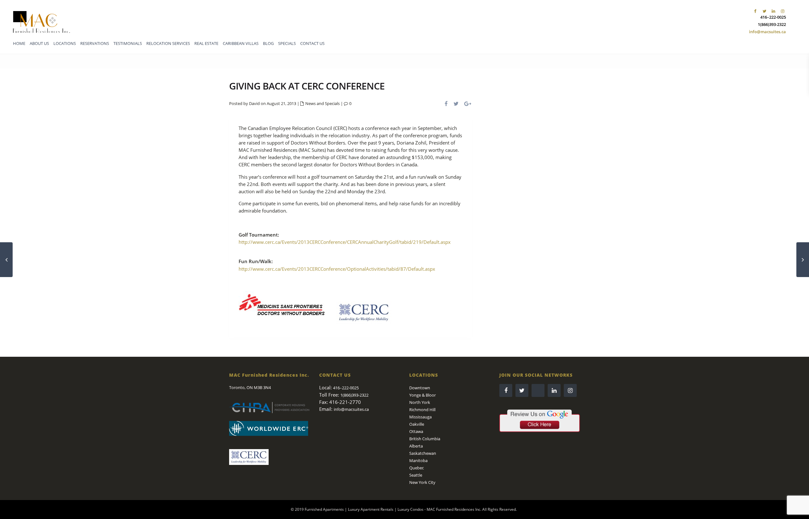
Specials (287, 43)
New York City (422, 482)
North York (419, 402)
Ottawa (416, 431)
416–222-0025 (773, 17)
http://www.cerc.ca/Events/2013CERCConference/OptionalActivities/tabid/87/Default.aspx (337, 269)
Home (19, 43)
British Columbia (424, 439)
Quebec (416, 468)
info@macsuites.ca (767, 31)
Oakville (416, 424)
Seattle (415, 475)
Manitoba (418, 460)
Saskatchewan (422, 453)
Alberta (416, 446)
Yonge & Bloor (422, 395)
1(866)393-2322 (772, 24)
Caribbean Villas (241, 43)
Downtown (419, 388)
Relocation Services (168, 43)
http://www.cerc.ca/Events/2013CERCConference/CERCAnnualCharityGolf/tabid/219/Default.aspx (345, 242)
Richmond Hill (422, 409)
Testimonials (127, 43)
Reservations (94, 43)
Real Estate (206, 43)
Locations (64, 43)
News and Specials (322, 103)
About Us (39, 43)
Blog (268, 43)
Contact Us (312, 43)
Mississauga (420, 417)
